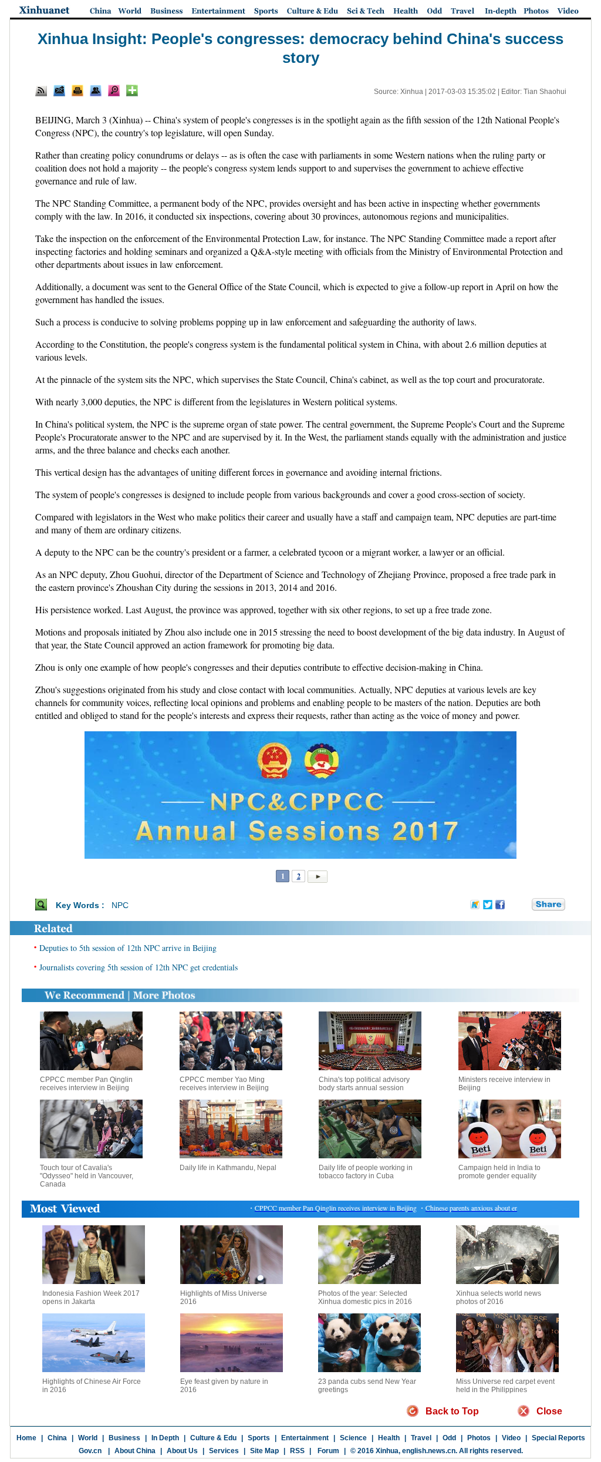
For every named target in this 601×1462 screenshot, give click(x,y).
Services (224, 1451)
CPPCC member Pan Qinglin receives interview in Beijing (86, 1084)
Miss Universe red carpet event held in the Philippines (505, 1385)
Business (124, 1438)
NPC (120, 905)
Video (511, 1438)
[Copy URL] (96, 90)
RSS (297, 1451)
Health (389, 1438)
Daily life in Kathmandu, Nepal (228, 1168)
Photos (479, 1438)
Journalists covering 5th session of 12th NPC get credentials (138, 967)
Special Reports (558, 1438)
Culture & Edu (213, 1438)
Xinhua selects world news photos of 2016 (498, 1297)
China (57, 1438)
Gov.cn (90, 1451)
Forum (327, 1451)
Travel (421, 1438)
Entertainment (305, 1438)
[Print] (77, 90)
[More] (132, 90)
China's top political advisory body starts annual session (364, 1084)
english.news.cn (428, 1451)
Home (26, 1438)
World (87, 1438)
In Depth (165, 1438)
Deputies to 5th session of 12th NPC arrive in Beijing (128, 947)
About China (135, 1451)
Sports (259, 1438)
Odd (449, 1438)
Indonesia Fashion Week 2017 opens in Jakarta (91, 1297)
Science (353, 1438)
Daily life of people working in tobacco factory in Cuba (366, 1172)
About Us (182, 1451)
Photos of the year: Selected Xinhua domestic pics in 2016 (365, 1297)
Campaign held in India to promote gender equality (499, 1172)
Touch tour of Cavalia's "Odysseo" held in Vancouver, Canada (86, 1176)
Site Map (264, 1451)
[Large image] (114, 90)
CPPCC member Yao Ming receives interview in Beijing (224, 1084)
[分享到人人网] (523, 904)
